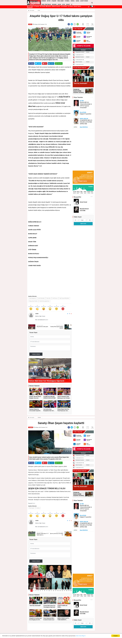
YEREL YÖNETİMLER (46, 4)
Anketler (49, 6)
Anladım (115, 636)
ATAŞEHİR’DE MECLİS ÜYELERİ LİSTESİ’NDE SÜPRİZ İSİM (86, 121)
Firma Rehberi (64, 6)
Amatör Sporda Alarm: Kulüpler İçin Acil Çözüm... (35, 398)
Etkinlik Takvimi (77, 6)
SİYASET (68, 4)
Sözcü (33, 503)
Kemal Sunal (83, 202)
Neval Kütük (83, 112)
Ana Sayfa (32, 10)
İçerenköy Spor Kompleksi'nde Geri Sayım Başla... (48, 410)
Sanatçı (38, 508)
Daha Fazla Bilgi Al (80, 636)
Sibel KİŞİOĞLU (84, 127)
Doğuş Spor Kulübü (33, 301)
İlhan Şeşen (31, 508)
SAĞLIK (59, 4)
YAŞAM (39, 417)
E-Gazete (43, 6)
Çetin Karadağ (41, 298)
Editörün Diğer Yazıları (40, 316)
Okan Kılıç (48, 298)
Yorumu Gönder (36, 354)
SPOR (63, 4)
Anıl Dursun (55, 298)
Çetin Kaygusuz (32, 298)
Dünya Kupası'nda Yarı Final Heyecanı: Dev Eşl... (63, 410)
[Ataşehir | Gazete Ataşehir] (34, 2)
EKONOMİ (54, 4)
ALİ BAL (82, 100)
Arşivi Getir (83, 223)
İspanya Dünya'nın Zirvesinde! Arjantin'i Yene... (34, 410)
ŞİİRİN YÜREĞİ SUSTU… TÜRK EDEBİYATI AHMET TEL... (63, 620)
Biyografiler (30, 7)
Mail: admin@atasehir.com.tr (41, 319)
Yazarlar (37, 6)
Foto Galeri (31, 6)
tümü (92, 196)
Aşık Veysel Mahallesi (64, 298)
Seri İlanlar (70, 6)
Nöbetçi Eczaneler (56, 6)
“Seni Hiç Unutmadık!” (35, 605)
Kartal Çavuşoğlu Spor (44, 301)
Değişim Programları (85, 114)
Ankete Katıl (83, 181)
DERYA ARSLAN (84, 118)
